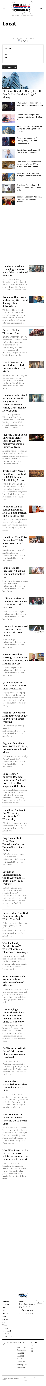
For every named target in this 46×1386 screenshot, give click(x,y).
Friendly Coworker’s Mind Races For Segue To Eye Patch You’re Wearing (15, 717)
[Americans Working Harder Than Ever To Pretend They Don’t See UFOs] (8, 188)
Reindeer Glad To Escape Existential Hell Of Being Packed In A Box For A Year (14, 511)
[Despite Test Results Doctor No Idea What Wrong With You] (8, 153)
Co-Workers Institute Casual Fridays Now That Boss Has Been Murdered (14, 1053)
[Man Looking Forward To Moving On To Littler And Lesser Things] (36, 629)
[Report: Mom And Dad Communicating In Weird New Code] (36, 915)
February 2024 (22, 1365)
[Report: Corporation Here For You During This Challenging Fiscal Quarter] (8, 130)
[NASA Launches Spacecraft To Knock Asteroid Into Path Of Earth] (8, 106)
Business (6, 87)
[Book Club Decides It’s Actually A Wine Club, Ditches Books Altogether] (8, 200)
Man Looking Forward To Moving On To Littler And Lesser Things (15, 631)
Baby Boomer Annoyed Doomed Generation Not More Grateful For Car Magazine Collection (14, 779)
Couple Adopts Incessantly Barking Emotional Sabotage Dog (13, 572)
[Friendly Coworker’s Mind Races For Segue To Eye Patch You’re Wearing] (36, 715)
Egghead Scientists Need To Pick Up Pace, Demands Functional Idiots (15, 748)
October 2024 (22, 1350)
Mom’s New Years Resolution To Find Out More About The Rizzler (13, 367)
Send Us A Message (26, 1310)
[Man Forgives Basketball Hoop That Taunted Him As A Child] (36, 1083)
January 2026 (21, 1347)
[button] (37, 1301)
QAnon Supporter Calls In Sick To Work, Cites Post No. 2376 (14, 685)
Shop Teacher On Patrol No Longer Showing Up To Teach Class (14, 1119)
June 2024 (20, 1353)
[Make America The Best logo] (22, 9)
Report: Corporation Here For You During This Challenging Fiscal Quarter (29, 128)
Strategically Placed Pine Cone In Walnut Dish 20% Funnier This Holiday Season (14, 475)
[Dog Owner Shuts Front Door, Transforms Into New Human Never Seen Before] (36, 840)
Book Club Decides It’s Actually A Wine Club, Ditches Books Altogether (29, 199)
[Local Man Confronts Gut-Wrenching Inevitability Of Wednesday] (36, 812)
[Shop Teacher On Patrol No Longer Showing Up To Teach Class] (36, 1117)
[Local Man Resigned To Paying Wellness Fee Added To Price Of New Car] (36, 268)
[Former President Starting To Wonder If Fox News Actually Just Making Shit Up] (36, 657)
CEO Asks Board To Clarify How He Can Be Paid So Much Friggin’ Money (22, 94)
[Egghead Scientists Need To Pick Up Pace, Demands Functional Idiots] (36, 745)
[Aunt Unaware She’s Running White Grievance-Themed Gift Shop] (36, 978)
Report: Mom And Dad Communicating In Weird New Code (15, 916)
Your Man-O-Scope (26, 1313)
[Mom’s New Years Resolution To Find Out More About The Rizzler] (36, 364)
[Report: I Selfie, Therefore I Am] (36, 332)
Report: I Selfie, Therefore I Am (11, 331)
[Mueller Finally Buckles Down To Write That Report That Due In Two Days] (36, 945)
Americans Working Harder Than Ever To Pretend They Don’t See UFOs (29, 187)
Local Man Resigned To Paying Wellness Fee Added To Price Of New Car (15, 271)
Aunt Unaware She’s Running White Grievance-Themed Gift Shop (13, 981)
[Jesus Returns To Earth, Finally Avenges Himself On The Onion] (8, 177)
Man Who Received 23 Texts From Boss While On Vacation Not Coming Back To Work (15, 1155)
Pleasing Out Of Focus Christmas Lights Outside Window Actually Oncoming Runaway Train (14, 440)
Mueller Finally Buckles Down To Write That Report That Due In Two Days (15, 947)
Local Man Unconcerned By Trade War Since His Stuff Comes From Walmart (14, 877)
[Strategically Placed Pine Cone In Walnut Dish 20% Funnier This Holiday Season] (36, 473)
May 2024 (20, 1356)
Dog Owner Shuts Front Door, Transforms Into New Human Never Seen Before (14, 844)
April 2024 (20, 1359)
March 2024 (21, 1362)
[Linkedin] (6, 57)
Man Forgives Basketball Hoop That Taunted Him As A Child (14, 1086)
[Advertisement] (23, 1206)
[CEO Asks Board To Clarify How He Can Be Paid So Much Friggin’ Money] (23, 80)
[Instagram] (6, 54)
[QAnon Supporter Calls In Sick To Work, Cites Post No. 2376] (36, 685)
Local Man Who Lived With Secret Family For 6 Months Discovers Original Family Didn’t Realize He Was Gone (14, 403)
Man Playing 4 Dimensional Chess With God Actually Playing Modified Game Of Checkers (13, 1015)
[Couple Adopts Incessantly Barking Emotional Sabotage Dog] (36, 570)
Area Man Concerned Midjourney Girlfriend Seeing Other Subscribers (15, 301)
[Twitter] (6, 59)
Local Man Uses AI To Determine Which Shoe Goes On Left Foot (14, 542)
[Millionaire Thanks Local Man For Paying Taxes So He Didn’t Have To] (36, 601)
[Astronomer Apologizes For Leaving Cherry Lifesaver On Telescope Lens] (8, 141)
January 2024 (21, 1367)
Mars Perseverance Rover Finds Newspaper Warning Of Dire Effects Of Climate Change (29, 164)
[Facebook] (6, 52)
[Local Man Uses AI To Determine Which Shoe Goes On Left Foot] (36, 539)
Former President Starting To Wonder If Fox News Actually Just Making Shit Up (15, 659)
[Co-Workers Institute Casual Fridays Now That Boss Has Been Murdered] (36, 1050)
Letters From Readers (26, 1304)
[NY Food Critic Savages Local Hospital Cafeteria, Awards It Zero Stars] (8, 118)
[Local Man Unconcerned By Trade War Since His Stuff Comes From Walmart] (36, 874)
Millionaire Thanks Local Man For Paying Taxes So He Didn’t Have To (14, 603)
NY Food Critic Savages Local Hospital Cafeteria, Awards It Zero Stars (30, 117)
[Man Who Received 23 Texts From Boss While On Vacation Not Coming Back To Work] (36, 1152)
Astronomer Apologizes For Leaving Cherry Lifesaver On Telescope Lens (28, 140)
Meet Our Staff (24, 1307)
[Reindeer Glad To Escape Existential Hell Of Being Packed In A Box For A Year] (36, 509)
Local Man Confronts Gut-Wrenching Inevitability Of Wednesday (14, 814)
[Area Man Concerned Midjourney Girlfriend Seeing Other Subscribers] (36, 299)
